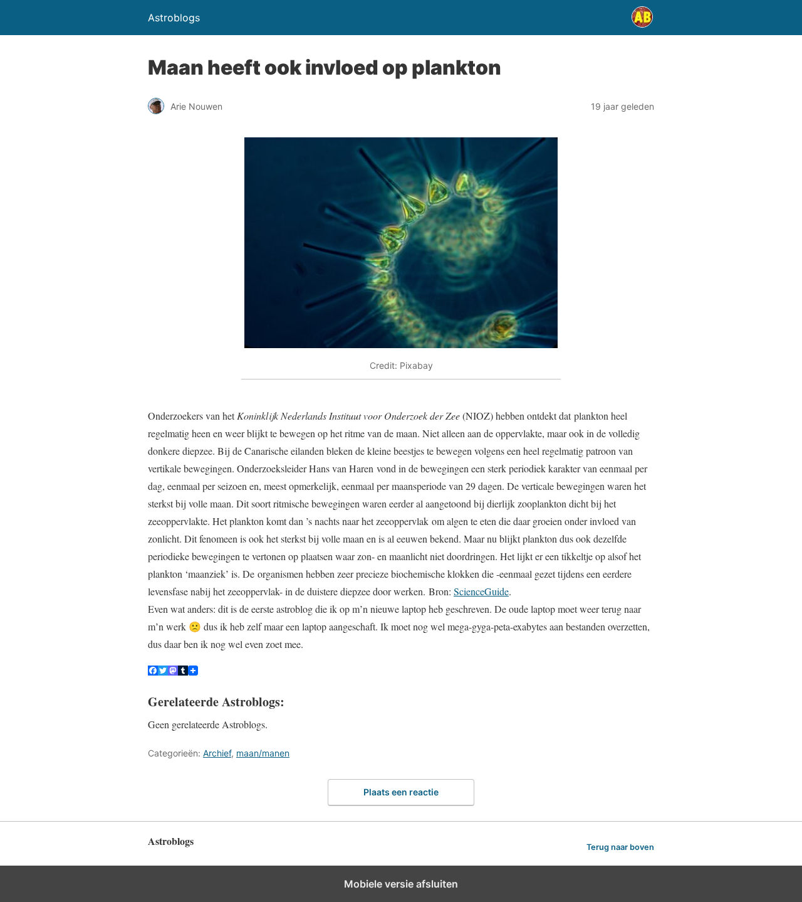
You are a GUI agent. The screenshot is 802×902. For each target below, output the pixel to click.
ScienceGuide (481, 591)
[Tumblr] (183, 671)
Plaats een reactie (401, 792)
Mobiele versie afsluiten (401, 884)
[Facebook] (153, 671)
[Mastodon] (173, 671)
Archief (217, 753)
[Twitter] (163, 671)
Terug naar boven (620, 847)
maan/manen (262, 753)
